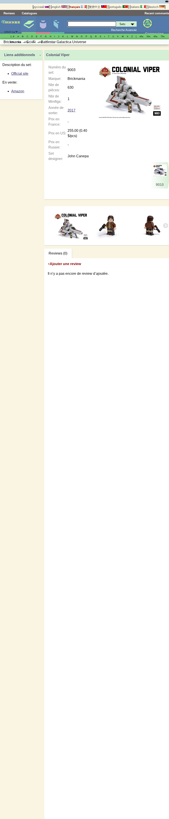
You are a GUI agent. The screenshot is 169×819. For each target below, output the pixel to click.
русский (39, 7)
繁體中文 (95, 7)
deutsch (153, 7)
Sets (29, 24)
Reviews (9, 13)
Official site (19, 73)
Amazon (17, 91)
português (116, 7)
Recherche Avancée (124, 30)
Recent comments (157, 13)
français (75, 7)
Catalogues (29, 13)
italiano (135, 7)
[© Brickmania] (111, 225)
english (56, 7)
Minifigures (43, 24)
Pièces (57, 24)
